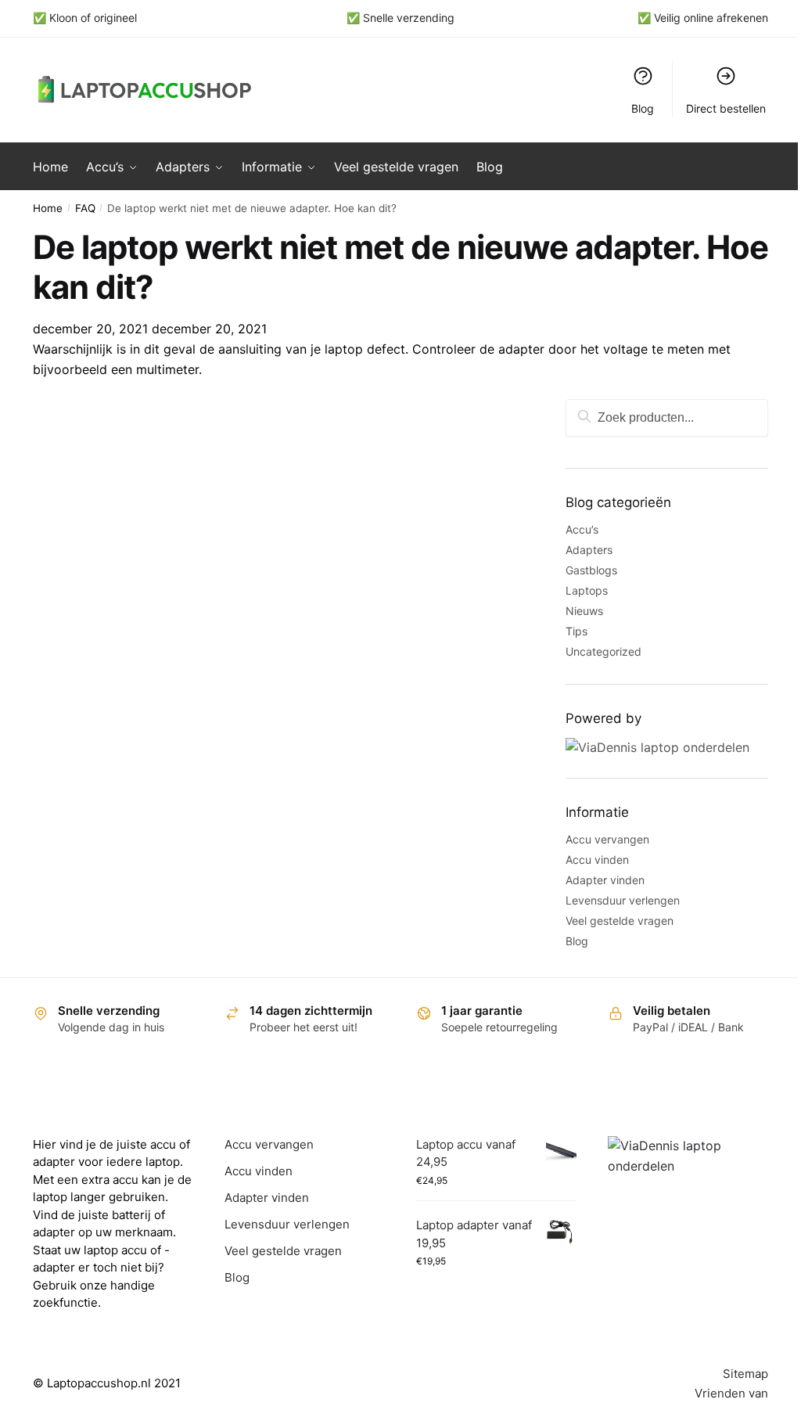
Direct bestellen (726, 108)
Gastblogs (591, 570)
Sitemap (745, 1373)
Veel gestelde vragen (619, 920)
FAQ (85, 208)
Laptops (587, 590)
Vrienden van (731, 1393)
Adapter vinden (605, 880)
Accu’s (582, 529)
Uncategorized (603, 651)
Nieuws (584, 610)
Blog (642, 108)
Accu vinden (597, 859)
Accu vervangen (607, 839)
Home (48, 208)
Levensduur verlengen (623, 900)
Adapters (589, 549)
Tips (576, 631)
